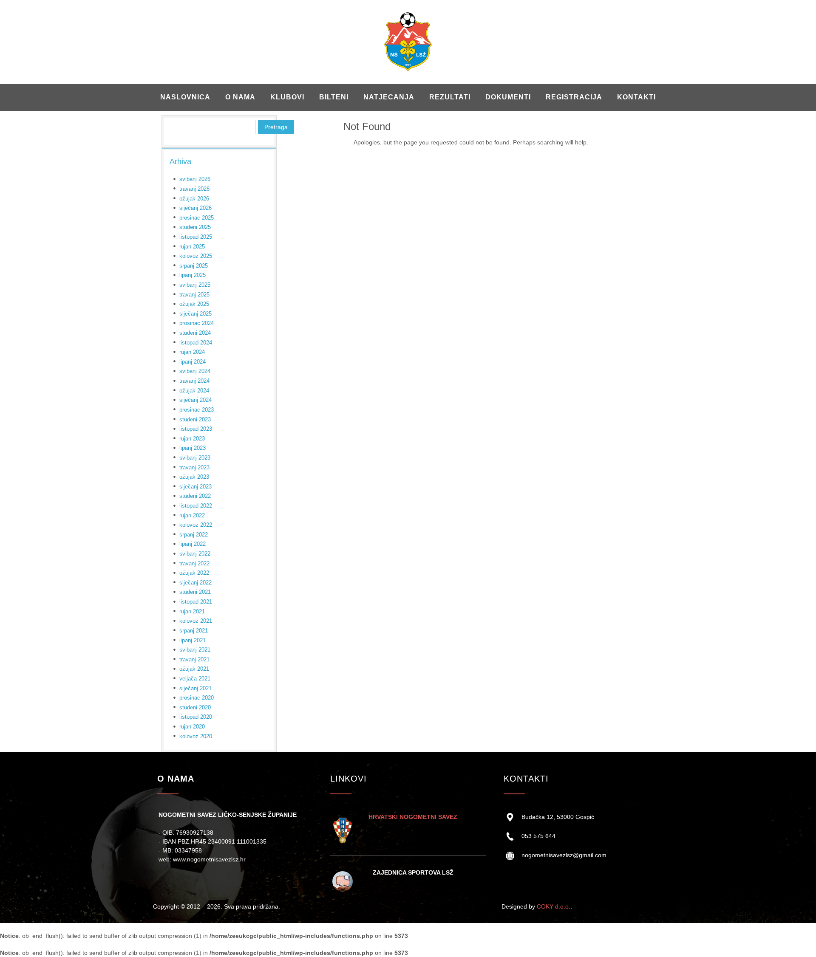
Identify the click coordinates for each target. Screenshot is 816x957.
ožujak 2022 (194, 573)
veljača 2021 (194, 678)
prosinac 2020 (196, 697)
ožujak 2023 (194, 477)
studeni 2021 (195, 592)
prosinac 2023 (196, 410)
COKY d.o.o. (553, 906)
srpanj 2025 (193, 266)
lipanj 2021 (192, 640)
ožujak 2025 (194, 304)
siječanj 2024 (195, 400)
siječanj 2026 (195, 208)
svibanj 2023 (194, 458)
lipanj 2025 (192, 275)
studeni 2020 (195, 707)
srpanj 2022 (193, 534)
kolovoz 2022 (195, 525)
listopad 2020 (195, 717)
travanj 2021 (194, 659)
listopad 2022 (195, 505)
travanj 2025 (194, 294)
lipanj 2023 (192, 448)
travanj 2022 (194, 563)
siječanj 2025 (195, 314)
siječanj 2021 (195, 688)
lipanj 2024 (192, 362)
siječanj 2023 (195, 486)
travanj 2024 (194, 381)
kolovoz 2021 (195, 621)
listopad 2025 (195, 237)
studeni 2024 (195, 333)
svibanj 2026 (194, 179)
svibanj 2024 (194, 371)
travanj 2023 (194, 467)
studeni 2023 (195, 419)
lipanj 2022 (192, 544)
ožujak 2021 (194, 669)
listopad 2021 (195, 601)
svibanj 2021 (194, 649)
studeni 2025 (195, 227)
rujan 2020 (192, 726)
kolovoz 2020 (195, 736)
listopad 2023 (195, 429)
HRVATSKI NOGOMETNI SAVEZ (412, 816)
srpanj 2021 (193, 630)
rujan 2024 (192, 352)
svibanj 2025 (194, 285)
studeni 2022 (195, 496)
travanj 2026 (194, 189)
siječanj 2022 (195, 582)
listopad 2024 (195, 342)
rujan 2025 (192, 246)
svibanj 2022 (194, 553)
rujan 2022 (192, 515)
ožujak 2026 (194, 198)
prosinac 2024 (196, 323)
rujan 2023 (192, 438)
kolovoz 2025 (195, 256)
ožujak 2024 (194, 390)
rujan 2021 (192, 611)
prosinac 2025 (196, 218)
